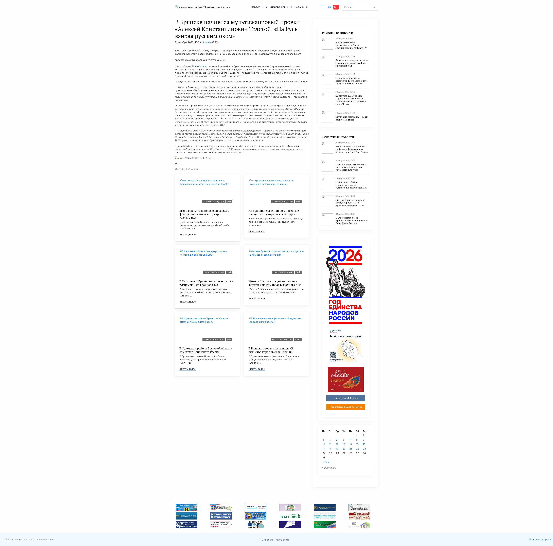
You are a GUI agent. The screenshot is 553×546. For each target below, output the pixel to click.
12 (337, 444)
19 (337, 448)
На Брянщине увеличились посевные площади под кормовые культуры (274, 212)
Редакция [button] (301, 7)
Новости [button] (256, 7)
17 (323, 448)
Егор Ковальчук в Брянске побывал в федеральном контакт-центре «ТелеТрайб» (204, 214)
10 (323, 444)
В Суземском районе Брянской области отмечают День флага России (205, 350)
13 (344, 444)
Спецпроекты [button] (278, 7)
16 (364, 444)
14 (350, 444)
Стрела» (203, 66)
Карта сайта (282, 539)
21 (350, 448)
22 (357, 448)
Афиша (207, 42)
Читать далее (187, 234)
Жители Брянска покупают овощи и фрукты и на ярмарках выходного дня (275, 283)
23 (364, 448)
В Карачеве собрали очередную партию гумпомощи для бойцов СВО (206, 283)
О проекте (267, 539)
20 (344, 448)
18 (330, 448)
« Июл (325, 462)
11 (330, 444)
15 (357, 444)
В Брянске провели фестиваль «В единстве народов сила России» (271, 350)
